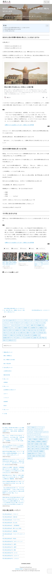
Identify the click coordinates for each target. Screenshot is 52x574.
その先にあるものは (9, 30)
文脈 (35, 332)
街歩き (5, 405)
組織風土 (36, 335)
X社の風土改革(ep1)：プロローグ (10, 514)
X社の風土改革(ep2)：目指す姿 (10, 517)
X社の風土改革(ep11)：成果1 (9, 544)
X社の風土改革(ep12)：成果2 (9, 547)
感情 (29, 332)
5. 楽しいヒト (6, 409)
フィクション (33, 322)
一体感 (32, 325)
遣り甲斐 (39, 16)
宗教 (25, 330)
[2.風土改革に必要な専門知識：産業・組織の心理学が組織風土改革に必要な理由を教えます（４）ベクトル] (10, 256)
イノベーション (21, 320)
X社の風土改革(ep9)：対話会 (9, 538)
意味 (22, 332)
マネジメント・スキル (10, 325)
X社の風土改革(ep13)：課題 (9, 550)
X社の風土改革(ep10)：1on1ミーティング (12, 541)
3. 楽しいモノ (6, 379)
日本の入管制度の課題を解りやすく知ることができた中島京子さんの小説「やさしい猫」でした (13, 483)
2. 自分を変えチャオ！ (9, 16)
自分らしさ (21, 337)
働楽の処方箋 (17, 16)
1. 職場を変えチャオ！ (8, 352)
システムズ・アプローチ (10, 322)
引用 (42, 330)
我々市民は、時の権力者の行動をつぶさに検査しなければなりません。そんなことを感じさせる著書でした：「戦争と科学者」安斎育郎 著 (13, 429)
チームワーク (23, 322)
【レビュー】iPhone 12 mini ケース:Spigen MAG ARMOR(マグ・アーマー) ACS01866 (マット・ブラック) (13, 447)
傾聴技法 (42, 327)
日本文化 (42, 332)
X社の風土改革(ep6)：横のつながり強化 (12, 528)
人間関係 (6, 327)
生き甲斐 (20, 335)
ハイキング (6, 397)
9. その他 (5, 413)
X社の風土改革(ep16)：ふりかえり (11, 558)
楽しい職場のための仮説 (25, 16)
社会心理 (28, 335)
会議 (20, 327)
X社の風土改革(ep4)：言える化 (10, 522)
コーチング (43, 320)
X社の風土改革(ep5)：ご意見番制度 (11, 525)
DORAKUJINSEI (19, 569)
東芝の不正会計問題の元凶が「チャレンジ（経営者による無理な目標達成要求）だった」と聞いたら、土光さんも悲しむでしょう (13, 453)
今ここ (14, 327)
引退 (5, 332)
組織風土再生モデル (9, 337)
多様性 (18, 330)
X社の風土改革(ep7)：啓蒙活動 (10, 531)
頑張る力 (12, 340)
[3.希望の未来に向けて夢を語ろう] (25, 256)
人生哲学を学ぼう (8, 371)
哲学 (11, 330)
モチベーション (23, 325)
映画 (12, 335)
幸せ (36, 330)
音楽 (5, 340)
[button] (46, 26)
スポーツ (6, 393)
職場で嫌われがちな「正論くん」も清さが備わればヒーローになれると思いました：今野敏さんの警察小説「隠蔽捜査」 (13, 477)
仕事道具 (6, 382)
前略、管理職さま (8, 355)
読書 (36, 337)
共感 (5, 330)
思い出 (16, 332)
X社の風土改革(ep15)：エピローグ (11, 555)
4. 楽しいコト (6, 386)
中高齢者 (40, 325)
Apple (11, 320)
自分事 (29, 337)
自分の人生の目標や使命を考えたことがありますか (17, 27)
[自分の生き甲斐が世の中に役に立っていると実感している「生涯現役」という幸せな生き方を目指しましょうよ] (41, 256)
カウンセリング (33, 320)
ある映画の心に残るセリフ (10, 389)
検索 (44, 345)
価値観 (26, 327)
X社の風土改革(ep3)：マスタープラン (11, 519)
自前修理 (6, 401)
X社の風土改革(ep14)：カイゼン (10, 552)
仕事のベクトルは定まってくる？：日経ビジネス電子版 (19, 125)
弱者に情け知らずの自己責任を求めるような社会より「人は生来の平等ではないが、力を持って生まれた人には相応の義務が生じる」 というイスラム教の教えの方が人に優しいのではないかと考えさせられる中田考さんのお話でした (13, 501)
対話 (30, 330)
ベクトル (35, 16)
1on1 (5, 320)
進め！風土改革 (7, 363)
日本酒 (6, 335)
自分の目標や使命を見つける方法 (13, 29)
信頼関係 (34, 327)
